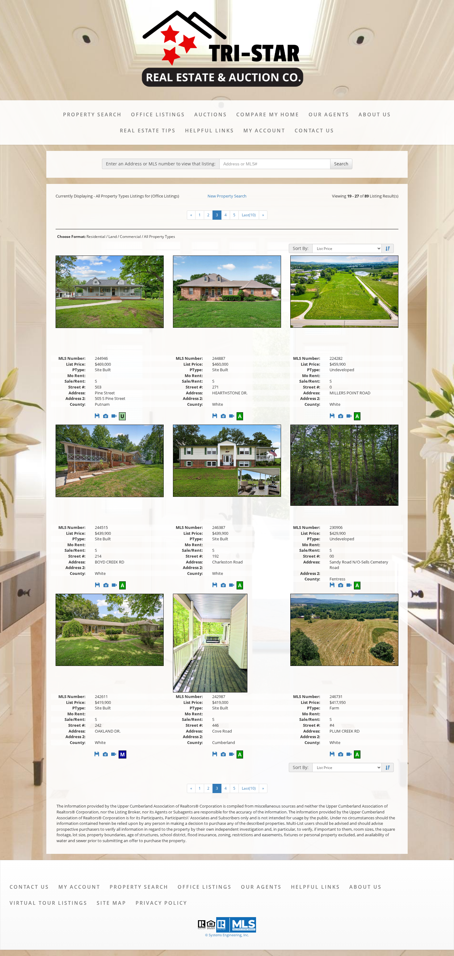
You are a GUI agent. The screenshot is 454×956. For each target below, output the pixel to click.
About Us (375, 114)
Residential (95, 236)
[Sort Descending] (387, 249)
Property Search (92, 114)
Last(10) (249, 215)
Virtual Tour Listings (48, 903)
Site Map (111, 903)
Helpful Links (209, 130)
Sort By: (301, 248)
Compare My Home (267, 114)
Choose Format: (71, 236)
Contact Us (314, 130)
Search (341, 164)
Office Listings (158, 114)
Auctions (210, 114)
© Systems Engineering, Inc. (227, 935)
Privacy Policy (161, 903)
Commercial (130, 236)
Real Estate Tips (148, 130)
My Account (264, 130)
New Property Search (227, 196)
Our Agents (329, 114)
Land (112, 236)
